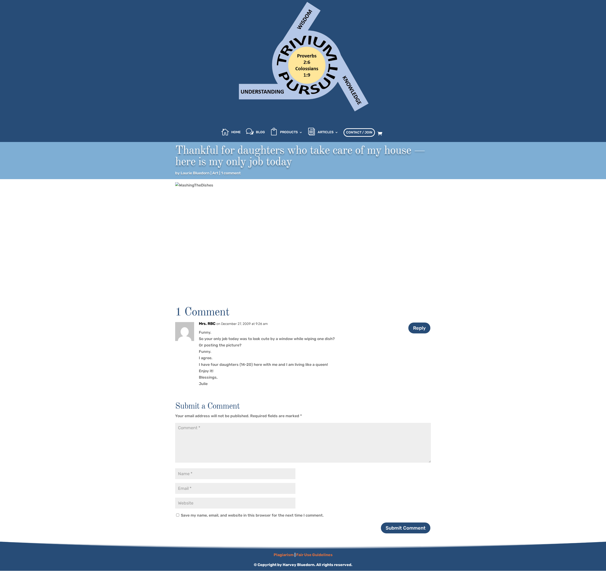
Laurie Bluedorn (195, 173)
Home (236, 132)
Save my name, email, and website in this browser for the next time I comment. (252, 515)
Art (215, 173)
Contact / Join (359, 132)
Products (289, 132)
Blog (260, 132)
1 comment (231, 173)
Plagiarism (284, 555)
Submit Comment (406, 528)
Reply (419, 328)
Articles (326, 132)
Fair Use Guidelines (314, 555)
